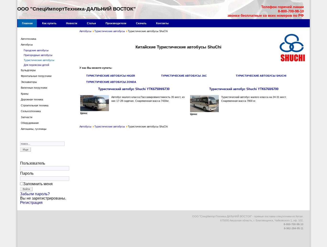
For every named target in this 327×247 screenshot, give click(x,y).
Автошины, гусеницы (33, 128)
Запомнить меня (38, 184)
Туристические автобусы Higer (110, 75)
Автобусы (85, 31)
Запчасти (26, 117)
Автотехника (28, 38)
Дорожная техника (32, 99)
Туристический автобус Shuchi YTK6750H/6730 (133, 89)
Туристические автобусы (109, 31)
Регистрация (31, 203)
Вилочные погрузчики (34, 87)
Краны (24, 93)
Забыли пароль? (35, 194)
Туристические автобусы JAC (184, 75)
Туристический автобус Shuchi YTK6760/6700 (243, 89)
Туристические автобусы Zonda (111, 81)
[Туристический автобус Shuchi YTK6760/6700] (204, 111)
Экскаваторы (29, 81)
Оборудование (30, 122)
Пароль (27, 173)
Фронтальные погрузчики (36, 76)
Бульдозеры (28, 70)
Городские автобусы (36, 50)
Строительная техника (34, 105)
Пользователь (32, 163)
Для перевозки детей (36, 64)
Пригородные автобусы (38, 55)
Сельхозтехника (31, 111)
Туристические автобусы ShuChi (261, 75)
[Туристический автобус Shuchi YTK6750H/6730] (94, 110)
